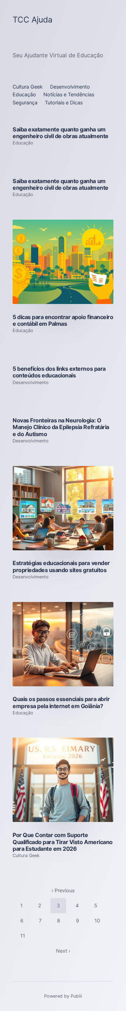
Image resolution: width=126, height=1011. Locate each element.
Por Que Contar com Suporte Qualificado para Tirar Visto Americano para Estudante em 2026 (63, 841)
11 (22, 936)
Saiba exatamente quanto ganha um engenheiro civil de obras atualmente (60, 133)
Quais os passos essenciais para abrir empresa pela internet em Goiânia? (61, 702)
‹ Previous (63, 890)
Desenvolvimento (70, 87)
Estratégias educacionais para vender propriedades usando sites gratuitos (61, 566)
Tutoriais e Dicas (64, 102)
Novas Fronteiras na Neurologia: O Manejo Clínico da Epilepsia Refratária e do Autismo (61, 427)
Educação (24, 94)
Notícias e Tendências (68, 94)
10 (97, 920)
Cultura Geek (28, 87)
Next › (63, 951)
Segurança (25, 102)
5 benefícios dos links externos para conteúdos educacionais (59, 372)
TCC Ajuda (32, 20)
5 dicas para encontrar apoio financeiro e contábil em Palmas (63, 320)
